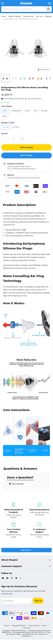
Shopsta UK (43, 634)
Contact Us (26, 628)
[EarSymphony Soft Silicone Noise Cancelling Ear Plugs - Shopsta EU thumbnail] (5, 78)
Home (3, 16)
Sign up (38, 600)
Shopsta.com (26, 636)
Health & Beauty (14, 16)
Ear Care (39, 16)
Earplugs (48, 16)
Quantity (4, 134)
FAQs (44, 625)
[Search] (48, 9)
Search (6, 625)
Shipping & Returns (19, 625)
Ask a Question (17, 483)
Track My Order (34, 625)
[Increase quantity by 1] (23, 139)
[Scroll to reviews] (26, 92)
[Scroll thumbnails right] (50, 78)
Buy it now (27, 155)
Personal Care (28, 16)
